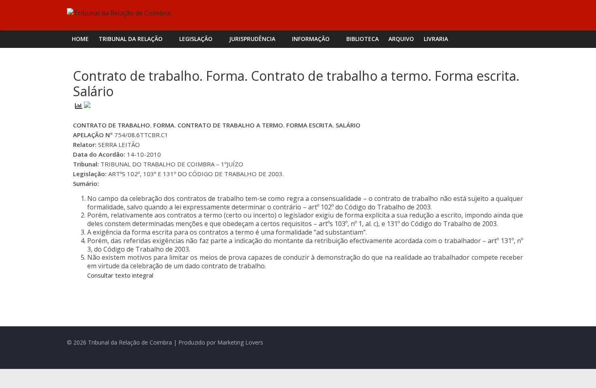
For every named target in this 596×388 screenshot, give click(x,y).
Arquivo (401, 39)
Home (80, 39)
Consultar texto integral (120, 275)
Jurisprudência (252, 39)
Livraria (436, 39)
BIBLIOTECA (362, 39)
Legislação (195, 39)
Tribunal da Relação (131, 39)
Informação (311, 39)
